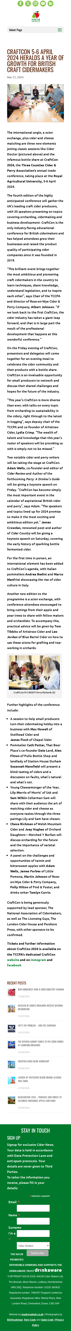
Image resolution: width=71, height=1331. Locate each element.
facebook (14, 965)
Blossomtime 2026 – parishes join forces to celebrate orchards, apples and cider (40, 1098)
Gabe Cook (47, 1319)
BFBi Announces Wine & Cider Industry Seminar (41, 989)
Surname (14, 1227)
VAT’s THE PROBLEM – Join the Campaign (37, 1025)
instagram (38, 960)
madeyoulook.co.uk (32, 1314)
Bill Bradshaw (15, 1319)
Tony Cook (30, 1319)
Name (14, 1215)
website (13, 960)
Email (14, 1202)
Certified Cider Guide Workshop (33, 1061)
